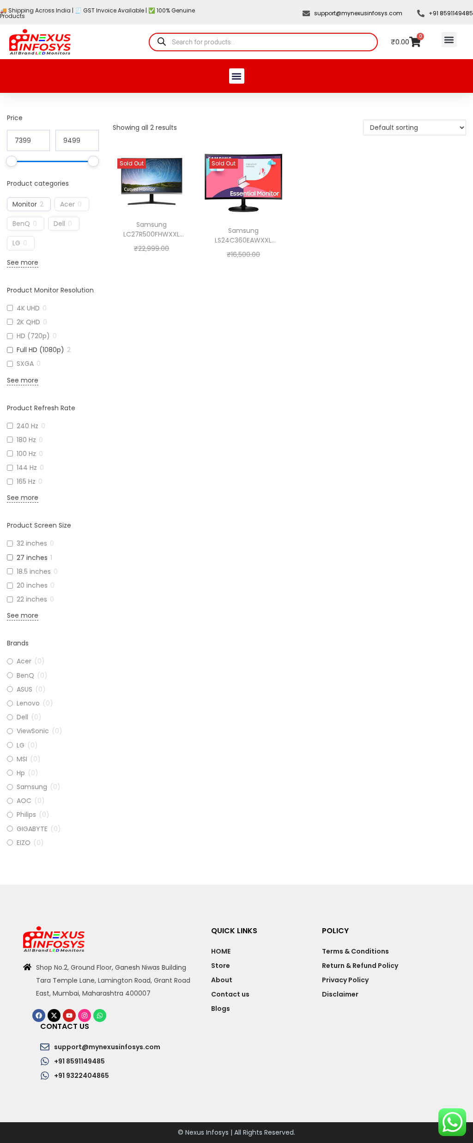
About (221, 980)
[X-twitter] (54, 1015)
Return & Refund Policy (360, 965)
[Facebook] (38, 1015)
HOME (220, 951)
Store (220, 965)
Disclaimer (340, 994)
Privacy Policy (345, 980)
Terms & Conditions (355, 951)
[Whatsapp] (99, 1015)
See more (22, 262)
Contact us (230, 994)
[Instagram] (84, 1015)
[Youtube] (69, 1015)
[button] (449, 39)
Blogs (220, 1008)
